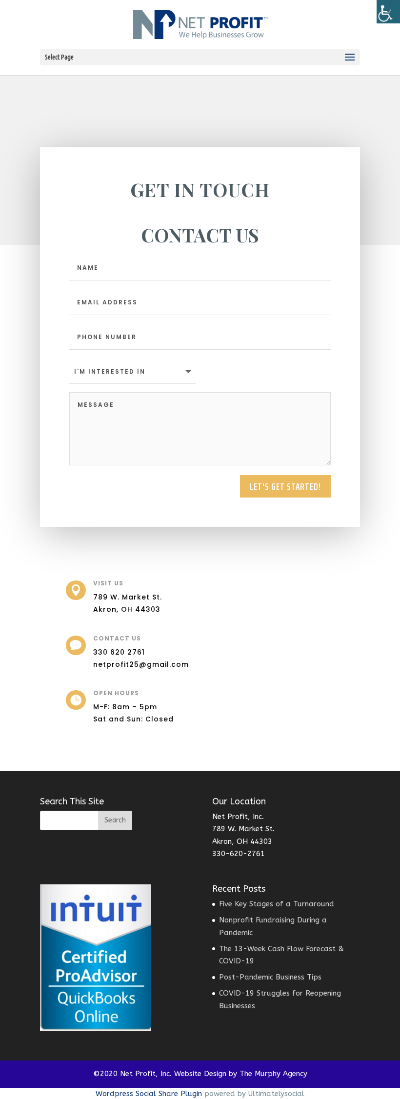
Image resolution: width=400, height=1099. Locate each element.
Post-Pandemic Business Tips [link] (270, 977)
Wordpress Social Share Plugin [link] (150, 1093)
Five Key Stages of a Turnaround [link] (276, 903)
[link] (388, 11)
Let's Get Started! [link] (285, 486)
